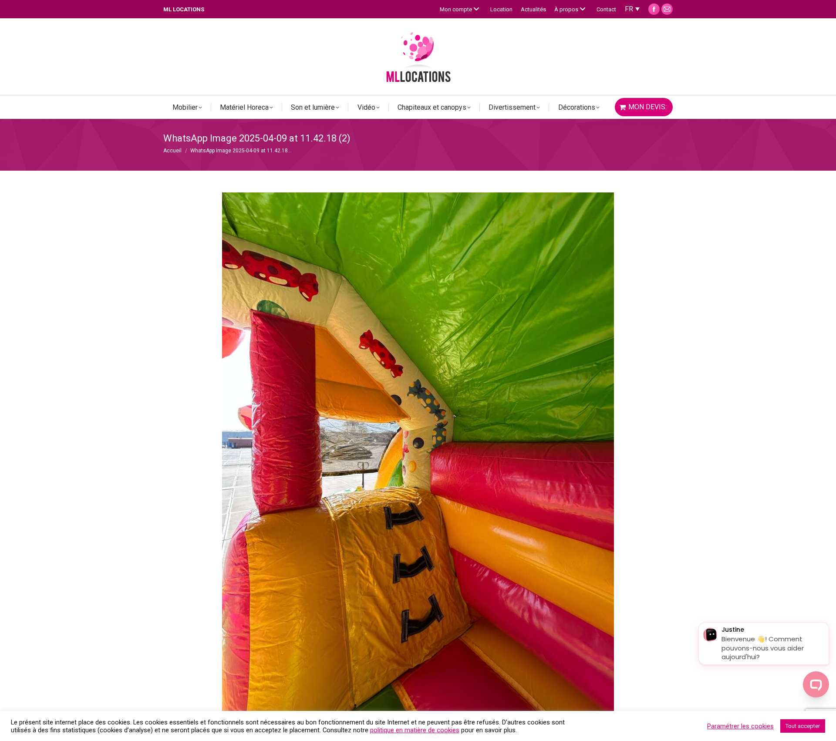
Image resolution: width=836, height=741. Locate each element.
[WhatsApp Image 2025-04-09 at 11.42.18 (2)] (418, 453)
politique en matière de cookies (414, 730)
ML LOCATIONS (183, 9)
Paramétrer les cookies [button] (740, 726)
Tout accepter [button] (802, 726)
